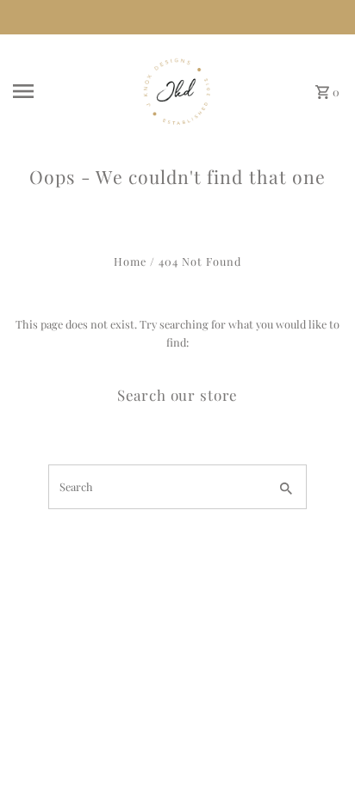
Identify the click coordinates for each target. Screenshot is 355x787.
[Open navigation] (65, 91)
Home (130, 261)
